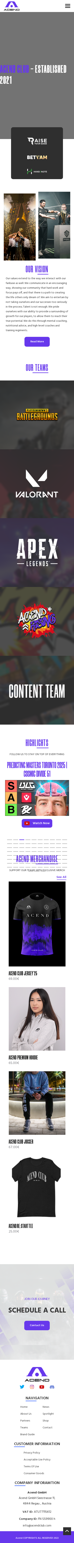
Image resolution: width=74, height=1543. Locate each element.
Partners (25, 1421)
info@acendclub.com (37, 1525)
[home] (11, 6)
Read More (37, 341)
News (46, 1407)
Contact (47, 1428)
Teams (24, 1428)
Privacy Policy (32, 1453)
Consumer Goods (34, 1474)
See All (61, 877)
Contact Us (37, 1325)
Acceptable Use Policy (37, 1460)
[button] (46, 6)
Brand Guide (27, 1435)
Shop (46, 1421)
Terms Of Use (31, 1467)
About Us (25, 1414)
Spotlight (48, 1414)
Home (24, 1407)
